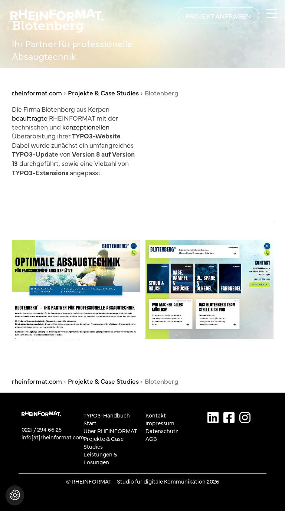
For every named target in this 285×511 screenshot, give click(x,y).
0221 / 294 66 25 (42, 429)
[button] (14, 499)
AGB (151, 438)
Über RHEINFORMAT (110, 431)
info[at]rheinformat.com (53, 437)
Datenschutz (161, 431)
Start (89, 423)
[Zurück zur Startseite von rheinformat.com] (50, 14)
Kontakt (155, 415)
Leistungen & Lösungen (100, 458)
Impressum (159, 423)
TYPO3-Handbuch (106, 415)
